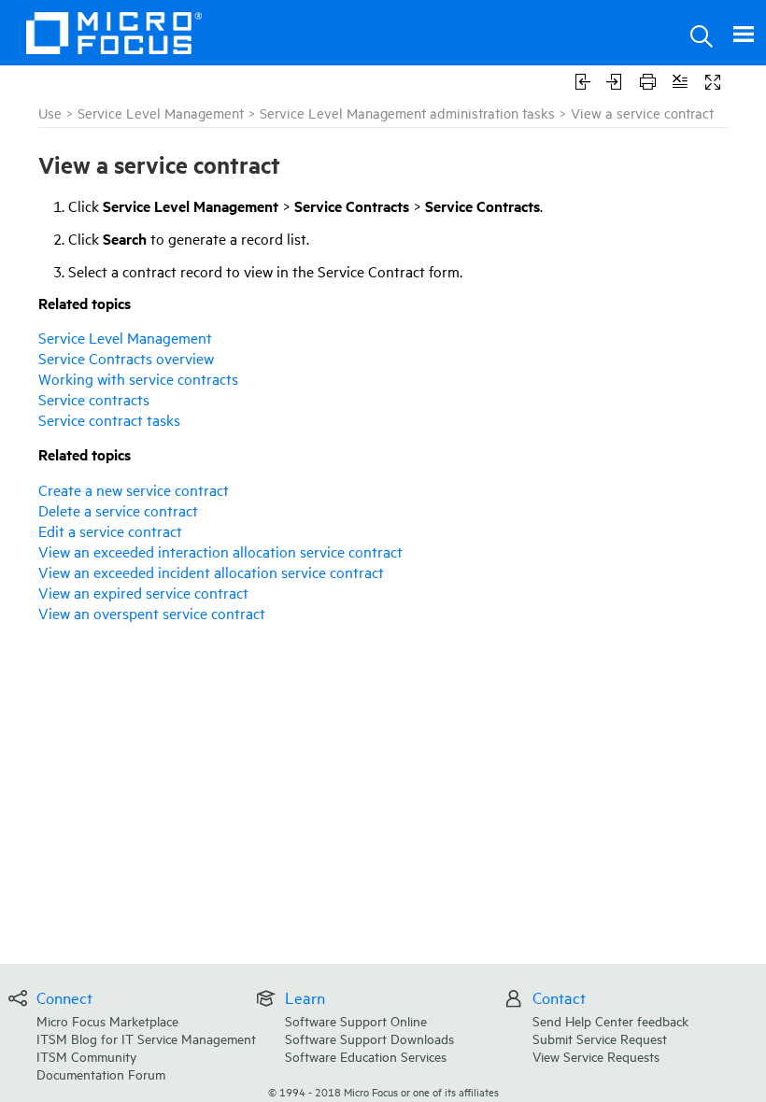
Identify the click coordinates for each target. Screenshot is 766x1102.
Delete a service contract (118, 510)
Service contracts (93, 399)
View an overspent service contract (151, 612)
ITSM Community (86, 1056)
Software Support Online (356, 1020)
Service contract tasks (109, 419)
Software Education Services (366, 1056)
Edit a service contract (110, 530)
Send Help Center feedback (610, 1020)
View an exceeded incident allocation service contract (211, 571)
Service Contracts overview (126, 357)
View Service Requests (596, 1056)
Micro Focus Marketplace (107, 1020)
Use (50, 112)
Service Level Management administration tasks (407, 112)
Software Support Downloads (369, 1038)
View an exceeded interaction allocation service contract (220, 551)
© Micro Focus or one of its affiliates (383, 1091)
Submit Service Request (599, 1038)
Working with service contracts (138, 378)
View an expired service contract (143, 592)
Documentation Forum (100, 1073)
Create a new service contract (133, 489)
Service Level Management (161, 112)
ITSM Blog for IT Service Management (146, 1038)
